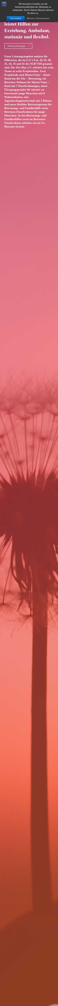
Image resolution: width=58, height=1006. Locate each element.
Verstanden (15, 18)
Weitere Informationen (38, 18)
